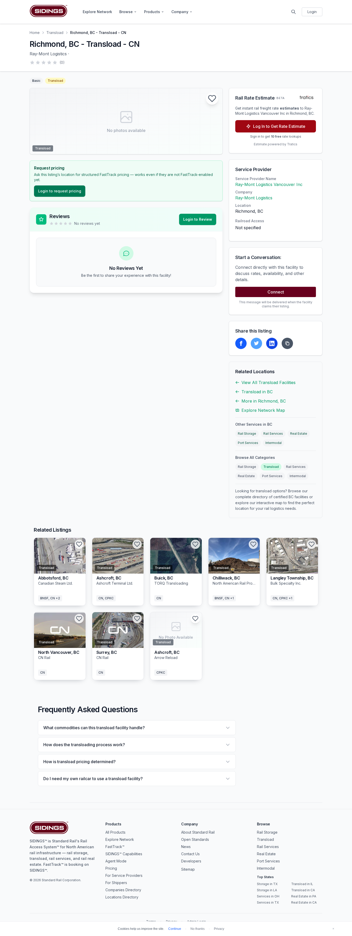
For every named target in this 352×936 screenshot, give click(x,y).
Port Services (248, 443)
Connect (275, 292)
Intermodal (273, 443)
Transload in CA (303, 890)
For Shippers (116, 882)
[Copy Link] (287, 343)
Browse (126, 12)
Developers (191, 861)
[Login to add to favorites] (212, 98)
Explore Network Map (263, 410)
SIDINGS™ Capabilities (123, 854)
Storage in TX (267, 884)
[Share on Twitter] (256, 343)
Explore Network (97, 12)
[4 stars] (49, 62)
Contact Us (190, 854)
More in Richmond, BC (263, 401)
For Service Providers (124, 875)
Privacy (219, 929)
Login (312, 12)
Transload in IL (302, 884)
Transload (54, 32)
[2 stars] (37, 62)
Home (35, 32)
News (186, 846)
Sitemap (188, 869)
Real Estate (298, 433)
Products (152, 12)
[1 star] (32, 62)
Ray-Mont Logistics (253, 197)
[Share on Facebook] (241, 343)
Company (179, 12)
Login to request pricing (59, 191)
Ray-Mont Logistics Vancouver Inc (269, 184)
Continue (174, 929)
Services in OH (268, 896)
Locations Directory (121, 897)
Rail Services (273, 433)
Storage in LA (267, 890)
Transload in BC (257, 391)
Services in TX (268, 902)
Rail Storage (247, 433)
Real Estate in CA (304, 902)
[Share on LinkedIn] (272, 343)
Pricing (111, 868)
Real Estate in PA (303, 896)
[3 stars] (43, 62)
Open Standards (195, 839)
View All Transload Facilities (268, 382)
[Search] (293, 12)
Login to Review (197, 219)
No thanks (197, 929)
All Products (115, 832)
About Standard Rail (198, 832)
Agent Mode (116, 861)
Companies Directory (123, 890)
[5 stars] (54, 62)
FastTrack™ (114, 846)
